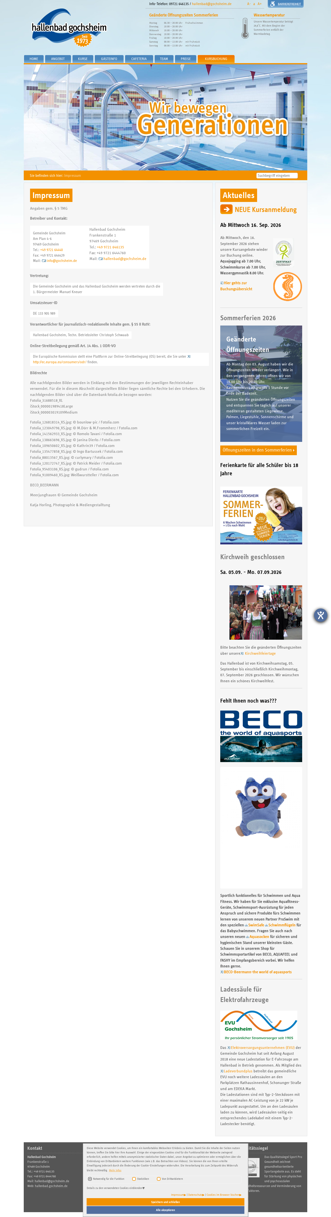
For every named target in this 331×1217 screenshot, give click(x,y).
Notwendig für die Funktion (108, 1178)
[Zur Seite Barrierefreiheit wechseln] (286, 4)
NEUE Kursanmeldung (266, 210)
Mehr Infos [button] (115, 1170)
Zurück (214, 828)
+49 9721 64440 (51, 250)
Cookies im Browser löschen (223, 1194)
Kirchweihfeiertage (260, 653)
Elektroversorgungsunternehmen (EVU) (263, 1047)
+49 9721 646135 (110, 247)
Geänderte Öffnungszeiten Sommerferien (183, 15)
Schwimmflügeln (282, 925)
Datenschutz (195, 1194)
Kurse (82, 59)
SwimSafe (256, 925)
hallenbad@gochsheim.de (211, 4)
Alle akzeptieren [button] (165, 1209)
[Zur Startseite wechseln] (82, 28)
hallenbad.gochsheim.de (51, 1186)
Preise (186, 59)
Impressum (177, 1194)
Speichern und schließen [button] (165, 1201)
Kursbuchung (216, 59)
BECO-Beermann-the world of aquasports (258, 972)
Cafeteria (139, 59)
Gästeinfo (109, 59)
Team (164, 59)
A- (249, 4)
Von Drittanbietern (172, 1178)
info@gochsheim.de (62, 261)
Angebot (58, 59)
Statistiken (143, 1178)
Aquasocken (259, 936)
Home (34, 59)
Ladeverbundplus (238, 1071)
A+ (260, 4)
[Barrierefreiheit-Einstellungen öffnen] (320, 615)
